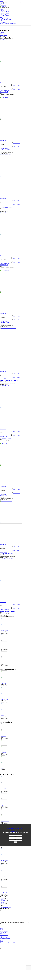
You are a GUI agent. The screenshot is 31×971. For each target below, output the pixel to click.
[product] (15, 60)
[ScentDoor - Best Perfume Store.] (15, 5)
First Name (15, 834)
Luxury (1, 90)
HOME (1, 928)
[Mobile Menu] (0, 24)
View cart (2, 3)
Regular (2, 902)
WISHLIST (2, 933)
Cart (1, 936)
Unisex (5, 379)
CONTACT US (3, 937)
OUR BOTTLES (4, 932)
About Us (3, 22)
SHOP (1, 929)
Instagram (8, 907)
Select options (3, 82)
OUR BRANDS (4, 931)
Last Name (15, 836)
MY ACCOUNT (5, 15)
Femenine (2, 148)
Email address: (15, 839)
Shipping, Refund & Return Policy (8, 23)
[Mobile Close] (1, 927)
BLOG (1, 940)
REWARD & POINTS (6, 19)
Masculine (6, 90)
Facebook (2, 907)
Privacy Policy (14, 831)
